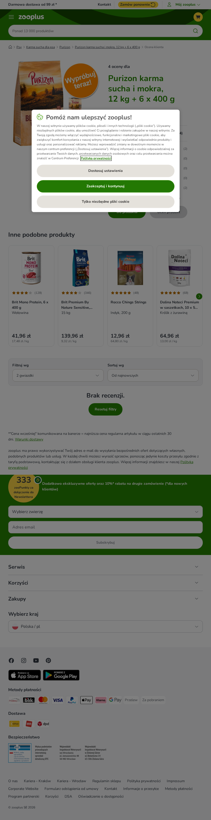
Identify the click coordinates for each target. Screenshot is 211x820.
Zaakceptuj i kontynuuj (105, 186)
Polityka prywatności (96, 158)
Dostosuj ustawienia (105, 170)
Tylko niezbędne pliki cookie (105, 201)
